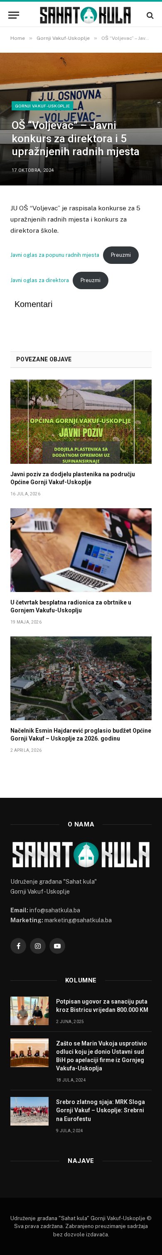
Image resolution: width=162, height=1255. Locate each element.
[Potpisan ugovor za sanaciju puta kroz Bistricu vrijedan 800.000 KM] (29, 1011)
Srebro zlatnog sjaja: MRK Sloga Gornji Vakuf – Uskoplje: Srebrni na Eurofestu (100, 1110)
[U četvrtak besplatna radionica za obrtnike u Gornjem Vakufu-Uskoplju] (81, 550)
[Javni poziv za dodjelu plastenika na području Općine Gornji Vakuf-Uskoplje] (81, 421)
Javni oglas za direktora (39, 280)
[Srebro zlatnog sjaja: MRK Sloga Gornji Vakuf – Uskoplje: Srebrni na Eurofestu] (29, 1111)
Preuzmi (121, 255)
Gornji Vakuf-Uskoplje (42, 105)
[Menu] (13, 15)
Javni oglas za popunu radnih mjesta (54, 255)
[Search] (149, 15)
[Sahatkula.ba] (85, 15)
